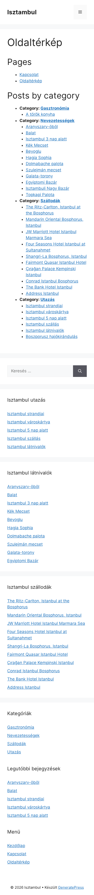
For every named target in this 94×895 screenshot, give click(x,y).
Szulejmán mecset (43, 170)
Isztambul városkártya (47, 311)
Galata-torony (39, 176)
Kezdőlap (16, 845)
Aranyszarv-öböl (42, 126)
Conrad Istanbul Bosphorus (52, 281)
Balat (31, 132)
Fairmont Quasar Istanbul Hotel (56, 262)
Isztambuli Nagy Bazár (47, 188)
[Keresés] (80, 371)
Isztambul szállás (42, 324)
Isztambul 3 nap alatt (46, 139)
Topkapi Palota (40, 194)
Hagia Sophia (39, 157)
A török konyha (40, 114)
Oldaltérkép (31, 80)
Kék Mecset (37, 145)
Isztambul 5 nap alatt (46, 318)
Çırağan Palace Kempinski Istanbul (40, 662)
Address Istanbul (42, 293)
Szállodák (50, 200)
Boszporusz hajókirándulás (52, 336)
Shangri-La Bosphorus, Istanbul (56, 256)
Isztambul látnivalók (45, 330)
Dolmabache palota (44, 163)
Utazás (47, 299)
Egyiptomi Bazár (41, 182)
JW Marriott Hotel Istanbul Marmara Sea (46, 623)
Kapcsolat (29, 74)
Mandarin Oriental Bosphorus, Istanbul (44, 615)
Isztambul (22, 12)
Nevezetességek (57, 120)
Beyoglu (33, 151)
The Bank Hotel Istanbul (49, 287)
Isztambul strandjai (44, 305)
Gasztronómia (54, 108)
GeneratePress (71, 887)
